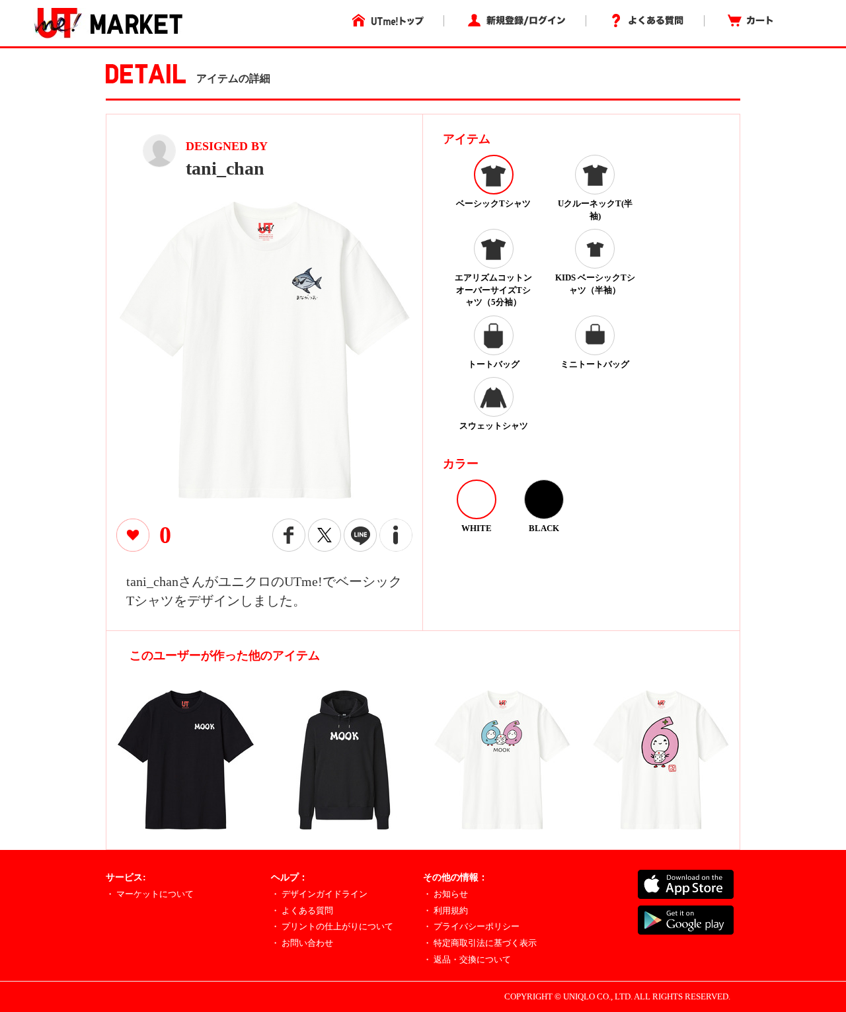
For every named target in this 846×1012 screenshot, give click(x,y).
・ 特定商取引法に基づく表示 (480, 943)
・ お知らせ (445, 894)
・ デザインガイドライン (319, 894)
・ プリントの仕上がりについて (332, 926)
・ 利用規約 (445, 910)
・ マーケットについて (150, 894)
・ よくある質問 (302, 910)
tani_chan (225, 168)
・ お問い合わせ (302, 943)
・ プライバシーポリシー (471, 926)
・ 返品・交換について (467, 959)
